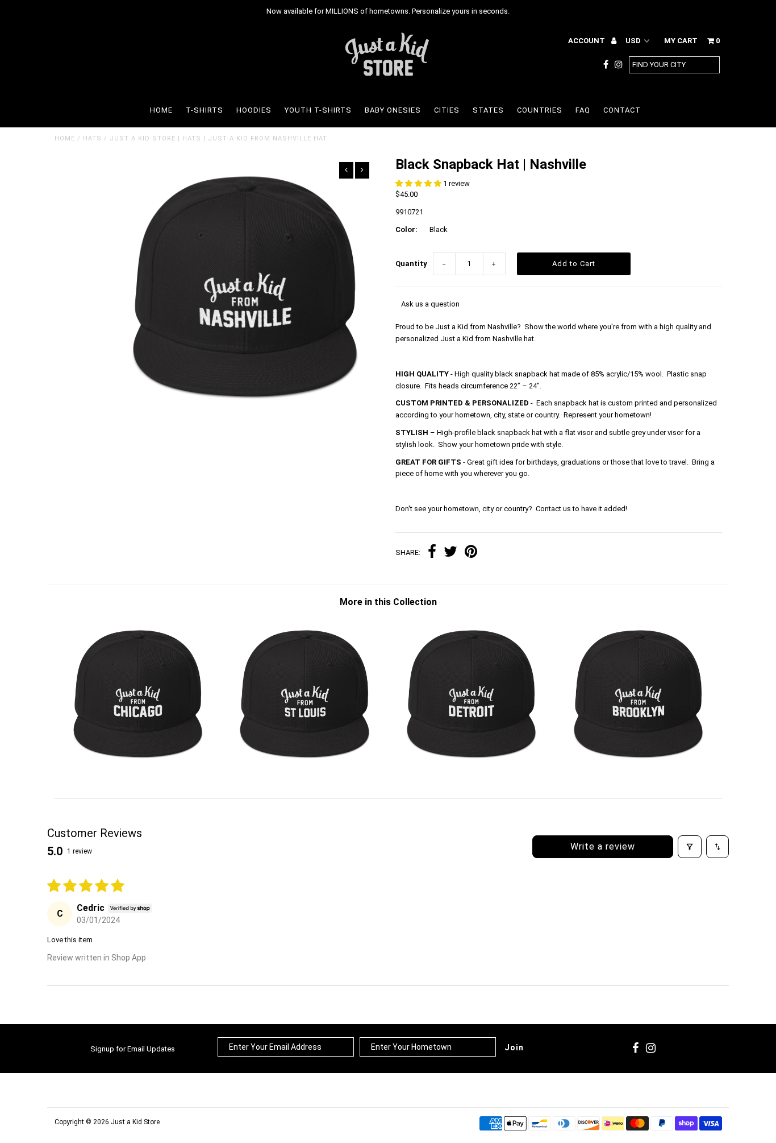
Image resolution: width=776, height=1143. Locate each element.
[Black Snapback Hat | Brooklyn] (638, 769)
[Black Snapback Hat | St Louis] (304, 769)
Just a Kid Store (135, 1122)
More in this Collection (388, 602)
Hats (92, 138)
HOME (161, 110)
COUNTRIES (539, 110)
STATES (488, 110)
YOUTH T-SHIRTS (318, 110)
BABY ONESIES (393, 110)
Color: (406, 229)
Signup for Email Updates (132, 1049)
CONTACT (622, 110)
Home (65, 138)
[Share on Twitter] (450, 553)
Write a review (602, 846)
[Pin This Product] (471, 553)
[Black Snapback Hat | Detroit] (471, 769)
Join (514, 1047)
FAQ (582, 110)
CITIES (447, 110)
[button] (419, 183)
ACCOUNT (587, 40)
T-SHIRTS (204, 110)
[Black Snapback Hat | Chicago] (137, 769)
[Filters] (690, 846)
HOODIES (254, 110)
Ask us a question (430, 304)
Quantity (411, 263)
